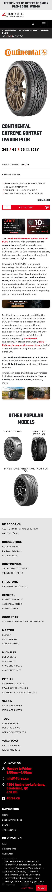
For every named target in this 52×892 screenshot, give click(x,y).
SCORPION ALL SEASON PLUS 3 (19, 692)
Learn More (27, 888)
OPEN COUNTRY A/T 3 (14, 732)
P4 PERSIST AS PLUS (13, 683)
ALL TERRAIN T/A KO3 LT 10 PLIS (20, 528)
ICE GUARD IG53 (11, 749)
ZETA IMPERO (13, 431)
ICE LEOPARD (9, 639)
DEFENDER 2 (9, 657)
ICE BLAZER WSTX (12, 710)
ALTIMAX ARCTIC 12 (12, 599)
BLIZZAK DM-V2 (10, 546)
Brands (6, 825)
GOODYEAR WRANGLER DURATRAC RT (23, 621)
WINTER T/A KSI (10, 533)
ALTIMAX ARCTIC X (12, 604)
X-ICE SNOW (9, 661)
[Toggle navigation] (44, 23)
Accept (41, 888)
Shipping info (9, 848)
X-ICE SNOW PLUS (12, 665)
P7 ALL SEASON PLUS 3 (15, 688)
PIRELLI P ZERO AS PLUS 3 (39, 434)
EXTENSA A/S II (10, 723)
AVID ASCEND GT (11, 745)
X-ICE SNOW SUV (11, 670)
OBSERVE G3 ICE (11, 727)
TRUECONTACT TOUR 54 (15, 568)
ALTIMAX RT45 (10, 608)
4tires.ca (13, 798)
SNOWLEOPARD (10, 643)
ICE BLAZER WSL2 (12, 705)
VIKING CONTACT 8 (12, 573)
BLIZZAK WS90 (10, 555)
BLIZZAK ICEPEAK (11, 551)
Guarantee (7, 853)
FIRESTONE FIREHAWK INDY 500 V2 (26, 470)
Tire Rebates (9, 830)
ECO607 (6, 634)
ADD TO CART (26, 207)
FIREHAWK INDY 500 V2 (14, 586)
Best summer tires (12, 820)
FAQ (4, 843)
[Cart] (33, 24)
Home (5, 814)
